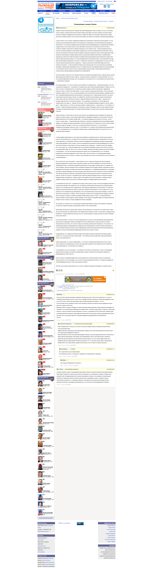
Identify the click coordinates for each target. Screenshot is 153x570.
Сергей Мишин (111, 535)
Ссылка (58, 320)
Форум (48, 13)
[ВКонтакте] (105, 6)
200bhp (60, 294)
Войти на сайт (101, 1)
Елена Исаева (41, 552)
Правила (111, 21)
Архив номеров (76, 13)
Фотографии (56, 13)
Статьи (86, 13)
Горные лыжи (62, 10)
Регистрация (109, 1)
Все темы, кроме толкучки (101, 21)
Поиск (113, 13)
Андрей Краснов (42, 546)
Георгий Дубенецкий (50, 564)
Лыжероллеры (72, 10)
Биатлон (52, 10)
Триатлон (112, 10)
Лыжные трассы (103, 13)
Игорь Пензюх (111, 527)
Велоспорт (102, 10)
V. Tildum (60, 369)
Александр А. (64, 349)
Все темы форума (88, 21)
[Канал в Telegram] (109, 6)
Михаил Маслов (62, 27)
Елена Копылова (46, 560)
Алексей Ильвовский (110, 539)
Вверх (59, 345)
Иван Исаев (40, 539)
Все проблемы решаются (63, 290)
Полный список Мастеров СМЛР (46, 517)
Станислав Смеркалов (65, 323)
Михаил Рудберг (111, 541)
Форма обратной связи (43, 531)
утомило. (61, 287)
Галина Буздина (111, 537)
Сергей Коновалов (49, 562)
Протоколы (66, 13)
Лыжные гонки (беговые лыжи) (69, 18)
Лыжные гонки (42, 10)
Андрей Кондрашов (110, 533)
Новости (40, 13)
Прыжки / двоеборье (85, 10)
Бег (95, 10)
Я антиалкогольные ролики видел (65, 286)
